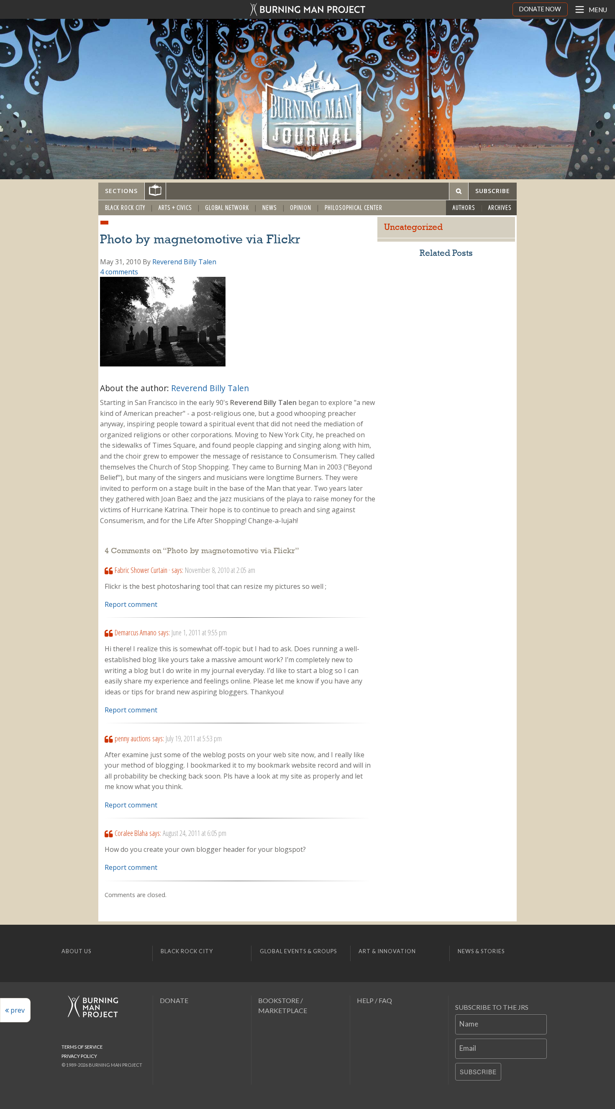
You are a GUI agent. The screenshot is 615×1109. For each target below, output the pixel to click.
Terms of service (82, 1047)
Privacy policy (79, 1056)
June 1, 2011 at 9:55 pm (199, 632)
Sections (121, 191)
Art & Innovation (387, 951)
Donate (174, 1000)
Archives (500, 207)
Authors (464, 207)
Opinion (300, 207)
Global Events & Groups (298, 951)
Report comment (131, 604)
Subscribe (478, 1072)
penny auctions (133, 738)
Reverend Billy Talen (184, 261)
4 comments (119, 271)
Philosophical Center (353, 207)
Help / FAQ (374, 1000)
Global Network (227, 207)
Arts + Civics (175, 207)
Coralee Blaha (131, 833)
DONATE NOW (540, 9)
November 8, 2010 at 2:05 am (220, 570)
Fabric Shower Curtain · (142, 570)
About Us (76, 951)
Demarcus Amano (135, 632)
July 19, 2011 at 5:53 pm (194, 738)
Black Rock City (125, 207)
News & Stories (481, 951)
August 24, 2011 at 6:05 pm (194, 833)
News (269, 207)
